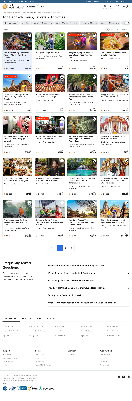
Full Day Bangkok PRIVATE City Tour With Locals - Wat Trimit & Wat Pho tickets (114, 180)
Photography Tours (113, 336)
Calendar (51, 318)
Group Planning (8, 361)
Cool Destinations (19, 375)
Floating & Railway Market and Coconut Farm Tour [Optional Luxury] (17, 138)
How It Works (99, 1)
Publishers (103, 358)
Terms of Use (39, 355)
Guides (39, 318)
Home (4, 12)
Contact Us (6, 365)
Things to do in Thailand (14, 12)
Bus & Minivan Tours (113, 331)
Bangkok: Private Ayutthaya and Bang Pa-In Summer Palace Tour (81, 138)
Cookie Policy (39, 361)
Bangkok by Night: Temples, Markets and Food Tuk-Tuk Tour (81, 55)
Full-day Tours (33, 336)
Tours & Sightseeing (87, 331)
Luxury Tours (59, 331)
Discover (30, 6)
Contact (124, 1)
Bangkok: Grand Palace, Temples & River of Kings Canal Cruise (49, 222)
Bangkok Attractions (44, 12)
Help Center (7, 355)
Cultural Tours (59, 326)
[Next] (80, 248)
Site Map (5, 380)
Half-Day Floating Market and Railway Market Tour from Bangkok (17, 55)
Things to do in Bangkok (29, 12)
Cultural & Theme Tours (36, 326)
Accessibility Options (10, 358)
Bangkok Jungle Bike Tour (47, 53)
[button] (88, 265)
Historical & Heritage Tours (11, 331)
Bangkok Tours (11, 318)
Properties (103, 361)
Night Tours (84, 336)
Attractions (26, 318)
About (116, 1)
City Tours (6, 336)
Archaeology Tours (87, 326)
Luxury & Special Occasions (38, 331)
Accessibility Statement (43, 365)
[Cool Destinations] (13, 6)
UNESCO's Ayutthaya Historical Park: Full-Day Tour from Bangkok (17, 96)
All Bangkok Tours (8, 326)
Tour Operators (105, 355)
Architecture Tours (113, 326)
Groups (109, 1)
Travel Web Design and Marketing (21, 380)
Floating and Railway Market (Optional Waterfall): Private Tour (81, 96)
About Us (71, 355)
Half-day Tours (60, 336)
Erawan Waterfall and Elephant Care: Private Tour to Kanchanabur (82, 180)
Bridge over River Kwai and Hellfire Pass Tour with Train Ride (16, 222)
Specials (88, 1)
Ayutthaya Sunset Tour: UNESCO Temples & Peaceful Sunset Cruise (81, 222)
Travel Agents (104, 365)
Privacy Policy (40, 358)
